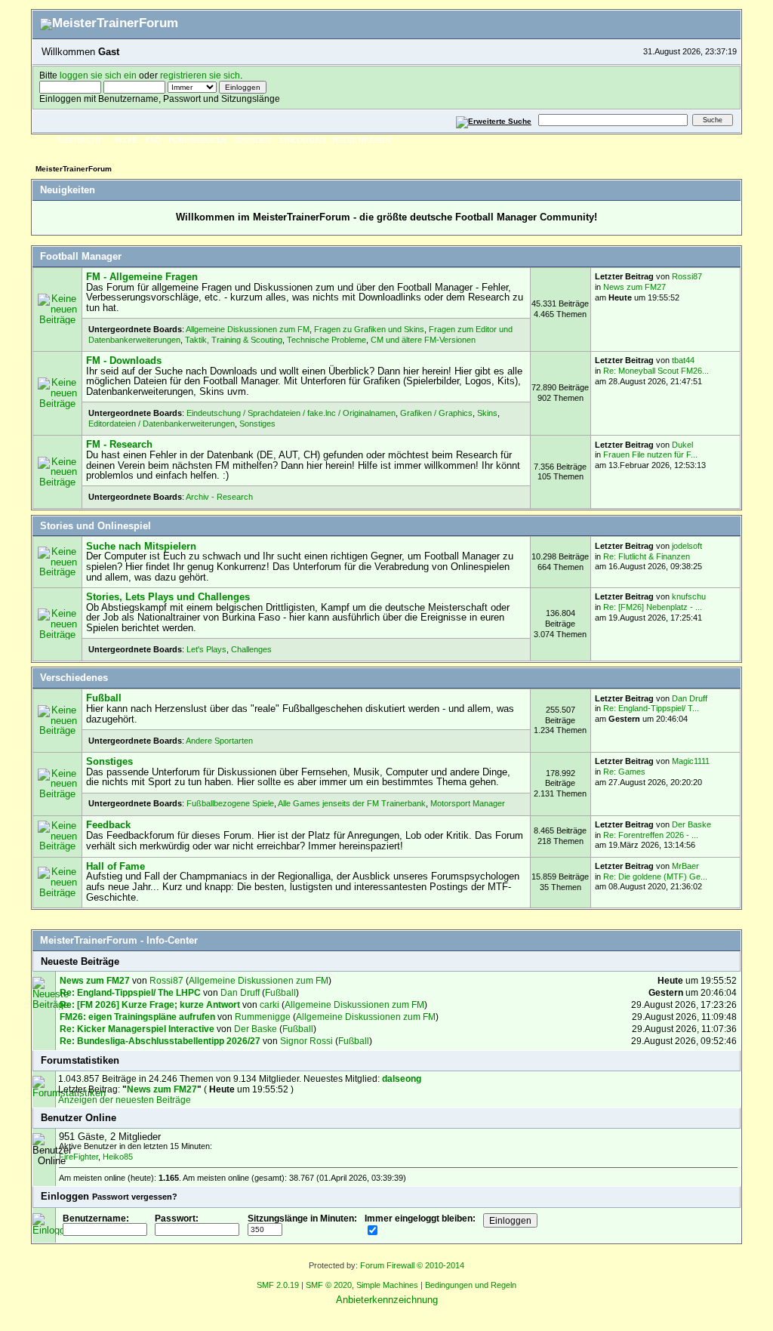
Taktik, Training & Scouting (233, 339)
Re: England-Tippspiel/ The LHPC (131, 992)
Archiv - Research (219, 496)
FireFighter (78, 1156)
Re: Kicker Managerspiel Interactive (137, 1029)
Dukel (682, 444)
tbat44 (683, 360)
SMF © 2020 (329, 1284)
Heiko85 (118, 1156)
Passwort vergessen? (134, 1196)
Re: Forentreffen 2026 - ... (650, 835)
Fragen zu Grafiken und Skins (369, 329)
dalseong (401, 1078)
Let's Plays (206, 649)
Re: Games (624, 771)
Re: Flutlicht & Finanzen (646, 556)
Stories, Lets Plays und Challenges (168, 596)
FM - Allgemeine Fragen (142, 276)
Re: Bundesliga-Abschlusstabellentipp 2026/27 (160, 1041)
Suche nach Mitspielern (141, 546)
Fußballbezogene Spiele (230, 803)
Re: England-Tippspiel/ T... (651, 708)
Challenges (251, 649)
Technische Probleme (326, 339)
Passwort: (177, 1218)
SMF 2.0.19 (278, 1284)
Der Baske (691, 824)
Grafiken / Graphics (436, 412)
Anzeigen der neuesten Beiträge (124, 1100)
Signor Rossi (306, 1041)
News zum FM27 (634, 286)
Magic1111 (691, 761)
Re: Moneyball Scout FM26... (656, 370)
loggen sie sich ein (98, 75)
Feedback (108, 824)
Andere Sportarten (219, 740)
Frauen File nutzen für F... (650, 454)
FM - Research (119, 444)
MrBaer (685, 865)
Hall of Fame (115, 866)
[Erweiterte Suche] (494, 120)
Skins (487, 412)
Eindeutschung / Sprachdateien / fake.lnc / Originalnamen (291, 412)
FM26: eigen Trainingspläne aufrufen (137, 1016)
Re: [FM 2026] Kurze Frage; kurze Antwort (150, 1004)
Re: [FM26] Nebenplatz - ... (652, 607)
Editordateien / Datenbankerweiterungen (161, 423)
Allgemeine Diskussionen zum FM (248, 329)
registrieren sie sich (200, 75)
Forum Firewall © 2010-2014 (412, 1265)
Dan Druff (689, 698)
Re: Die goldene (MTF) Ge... (655, 876)
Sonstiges (257, 423)
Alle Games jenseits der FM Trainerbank (352, 803)
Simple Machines (387, 1284)
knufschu (689, 596)
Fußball (104, 698)
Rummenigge (263, 1016)
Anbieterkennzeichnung (387, 1299)
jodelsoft (687, 545)
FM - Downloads (124, 360)
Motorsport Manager (467, 803)
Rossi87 (687, 276)
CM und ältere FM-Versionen (423, 339)
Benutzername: (96, 1218)
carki (269, 1004)
